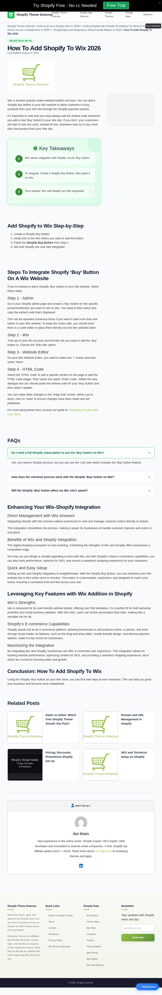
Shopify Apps (129, 14)
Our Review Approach (59, 946)
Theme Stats (93, 921)
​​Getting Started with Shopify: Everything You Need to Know (116, 26)
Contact (52, 928)
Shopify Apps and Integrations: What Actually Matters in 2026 (87, 30)
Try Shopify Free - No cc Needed (65, 5)
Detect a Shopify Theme (61, 915)
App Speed (92, 959)
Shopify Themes (109, 14)
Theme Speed (94, 946)
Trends (90, 940)
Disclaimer (54, 934)
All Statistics (92, 915)
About (51, 921)
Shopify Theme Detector (59, 14)
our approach (103, 851)
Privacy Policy (55, 940)
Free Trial (116, 5)
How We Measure (95, 965)
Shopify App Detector (86, 14)
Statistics (148, 14)
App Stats (91, 928)
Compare (91, 934)
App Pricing (92, 952)
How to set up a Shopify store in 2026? (59, 26)
